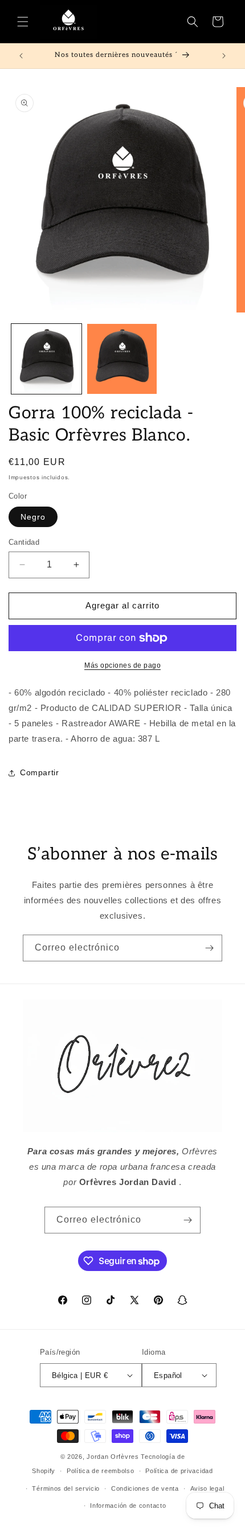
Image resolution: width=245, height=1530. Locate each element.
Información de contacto (128, 1505)
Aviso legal (207, 1488)
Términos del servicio (66, 1488)
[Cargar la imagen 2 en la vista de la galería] (122, 359)
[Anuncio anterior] (21, 55)
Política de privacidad (179, 1470)
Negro (33, 516)
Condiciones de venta (145, 1488)
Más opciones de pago (122, 665)
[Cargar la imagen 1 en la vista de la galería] (46, 359)
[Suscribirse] (209, 948)
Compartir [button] (39, 772)
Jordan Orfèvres (113, 1456)
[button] (22, 21)
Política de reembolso (100, 1470)
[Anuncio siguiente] (223, 55)
